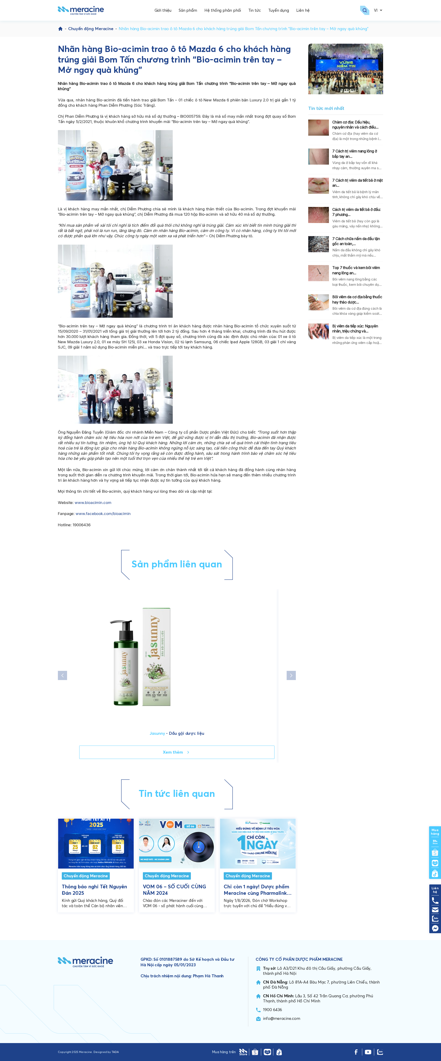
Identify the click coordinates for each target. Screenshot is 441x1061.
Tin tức (254, 10)
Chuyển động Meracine (90, 28)
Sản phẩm (188, 10)
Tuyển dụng (278, 10)
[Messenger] (435, 928)
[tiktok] (279, 1052)
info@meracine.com (281, 1018)
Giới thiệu (163, 10)
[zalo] (380, 1052)
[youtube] (368, 1052)
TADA (115, 1052)
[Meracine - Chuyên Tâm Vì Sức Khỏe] (81, 10)
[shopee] (255, 1052)
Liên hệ (302, 10)
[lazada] (267, 1052)
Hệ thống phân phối (222, 10)
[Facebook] (356, 1052)
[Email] (435, 909)
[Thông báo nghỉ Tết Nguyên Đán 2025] (96, 842)
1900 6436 (272, 1009)
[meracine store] (243, 1052)
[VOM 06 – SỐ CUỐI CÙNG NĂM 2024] (177, 842)
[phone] (435, 900)
